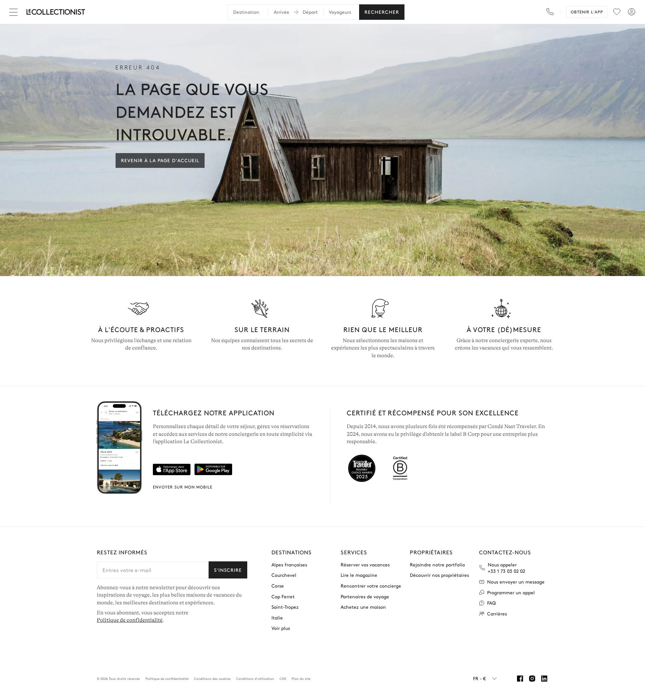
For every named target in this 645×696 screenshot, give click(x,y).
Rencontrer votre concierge (371, 586)
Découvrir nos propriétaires (439, 575)
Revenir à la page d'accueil (160, 160)
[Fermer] (15, 12)
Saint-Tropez (285, 607)
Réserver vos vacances (365, 564)
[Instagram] (532, 679)
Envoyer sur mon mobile (182, 487)
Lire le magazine (359, 575)
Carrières (497, 613)
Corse (277, 586)
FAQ (491, 603)
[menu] (617, 12)
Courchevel (283, 575)
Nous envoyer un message (516, 581)
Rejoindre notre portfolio (437, 564)
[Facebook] (520, 679)
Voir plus (280, 628)
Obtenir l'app (587, 11)
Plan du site (301, 678)
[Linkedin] (544, 679)
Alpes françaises (289, 564)
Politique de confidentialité (130, 620)
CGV (283, 678)
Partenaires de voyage (365, 596)
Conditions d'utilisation (255, 678)
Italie (277, 617)
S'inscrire (228, 569)
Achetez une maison (363, 607)
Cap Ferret (283, 596)
